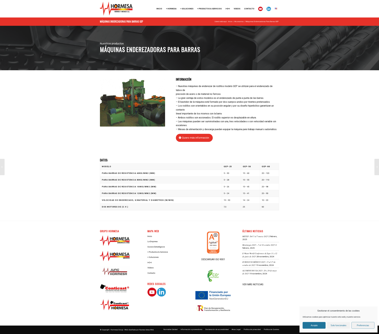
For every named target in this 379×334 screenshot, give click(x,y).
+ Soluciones (153, 257)
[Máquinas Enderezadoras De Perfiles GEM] (376, 167)
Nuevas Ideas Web (146, 330)
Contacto (151, 273)
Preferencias (363, 325)
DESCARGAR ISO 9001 (213, 259)
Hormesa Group (117, 330)
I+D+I (149, 262)
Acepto (314, 325)
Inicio (149, 236)
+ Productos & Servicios (157, 252)
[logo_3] (116, 8)
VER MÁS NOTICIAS (252, 284)
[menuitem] (159, 8)
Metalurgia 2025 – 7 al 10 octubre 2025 (258, 244)
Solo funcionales (338, 325)
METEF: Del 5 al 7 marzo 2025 (255, 236)
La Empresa (152, 241)
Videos (150, 268)
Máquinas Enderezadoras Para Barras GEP (121, 21)
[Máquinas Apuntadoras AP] (2, 167)
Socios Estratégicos (156, 247)
